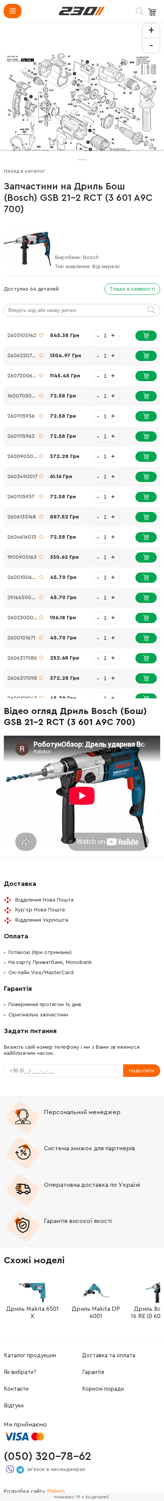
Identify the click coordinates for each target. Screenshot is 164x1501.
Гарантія (93, 1372)
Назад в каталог (24, 171)
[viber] (10, 1469)
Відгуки (14, 1406)
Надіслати (141, 1070)
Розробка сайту (34, 1491)
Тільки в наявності (132, 289)
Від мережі (106, 266)
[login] (82, 11)
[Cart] (153, 12)
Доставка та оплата (108, 1355)
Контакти (16, 1389)
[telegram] (20, 1470)
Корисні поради (103, 1389)
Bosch (91, 257)
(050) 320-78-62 (48, 1456)
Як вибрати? (20, 1372)
